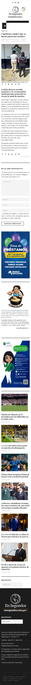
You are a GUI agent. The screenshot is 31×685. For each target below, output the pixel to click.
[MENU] (4, 26)
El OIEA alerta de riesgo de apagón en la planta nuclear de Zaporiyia (15, 566)
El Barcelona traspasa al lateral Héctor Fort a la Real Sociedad (15, 475)
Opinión (20, 678)
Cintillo (4, 31)
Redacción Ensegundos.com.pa (10, 39)
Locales (17, 676)
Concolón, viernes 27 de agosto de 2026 (13, 320)
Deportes (5, 678)
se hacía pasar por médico (18, 41)
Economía (11, 676)
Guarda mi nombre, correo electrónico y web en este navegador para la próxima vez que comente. (15, 216)
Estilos (5, 680)
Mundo (23, 676)
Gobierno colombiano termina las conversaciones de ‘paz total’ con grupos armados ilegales (15, 505)
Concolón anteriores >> (23, 328)
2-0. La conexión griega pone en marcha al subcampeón (14, 446)
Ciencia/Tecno (13, 678)
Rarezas (10, 680)
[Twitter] (15, 2)
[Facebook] (12, 2)
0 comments (26, 156)
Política (5, 676)
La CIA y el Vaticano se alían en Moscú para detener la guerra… (15, 535)
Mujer (7, 41)
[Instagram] (18, 2)
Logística (16, 680)
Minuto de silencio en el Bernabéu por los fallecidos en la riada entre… (14, 416)
